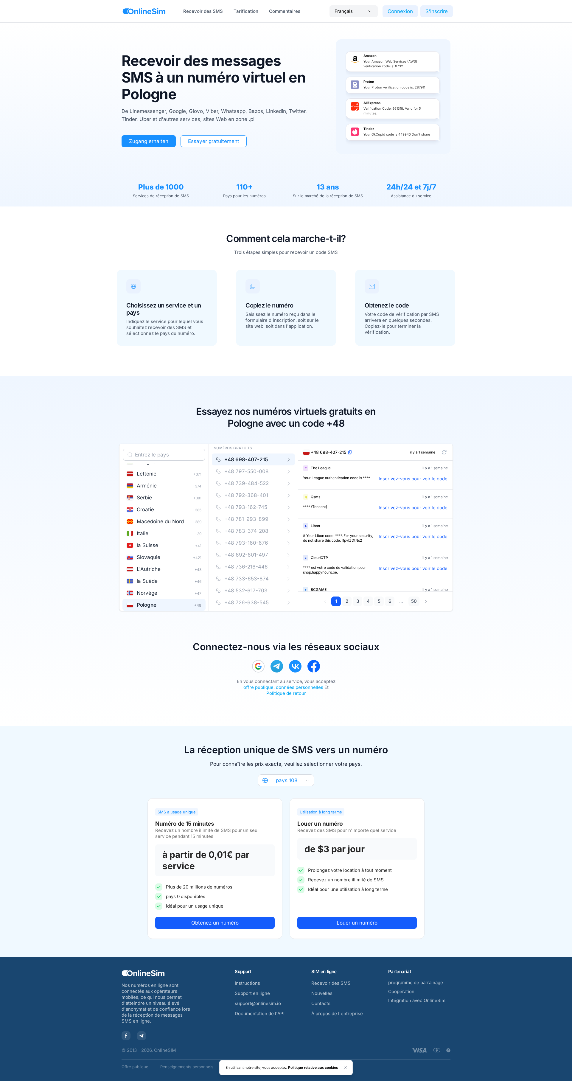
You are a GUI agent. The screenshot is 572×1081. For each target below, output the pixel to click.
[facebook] (313, 666)
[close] (345, 1067)
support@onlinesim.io (258, 1003)
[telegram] (277, 666)
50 (414, 601)
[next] (425, 601)
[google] (258, 666)
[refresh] (444, 452)
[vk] (295, 666)
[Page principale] (144, 11)
